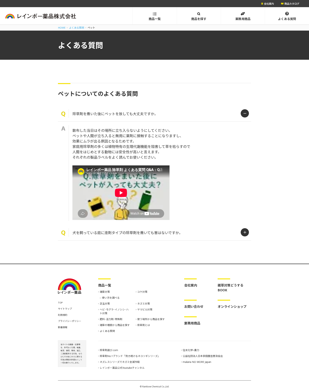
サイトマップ (65, 308)
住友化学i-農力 (191, 350)
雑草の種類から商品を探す (115, 325)
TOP (60, 302)
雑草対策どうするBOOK (230, 287)
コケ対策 (142, 291)
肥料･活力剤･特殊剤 (111, 319)
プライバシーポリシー (69, 321)
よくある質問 (107, 331)
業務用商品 (192, 323)
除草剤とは (143, 325)
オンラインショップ (232, 306)
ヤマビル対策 (144, 309)
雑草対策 (105, 291)
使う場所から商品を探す (151, 319)
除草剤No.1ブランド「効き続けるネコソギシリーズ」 (130, 356)
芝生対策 (105, 303)
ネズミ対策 (143, 303)
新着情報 (62, 327)
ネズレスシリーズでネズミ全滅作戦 (120, 362)
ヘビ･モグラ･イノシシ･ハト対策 (114, 311)
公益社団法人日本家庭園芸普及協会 (203, 356)
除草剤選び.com (109, 350)
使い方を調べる (111, 297)
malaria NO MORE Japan (197, 362)
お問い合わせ (193, 306)
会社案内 (190, 285)
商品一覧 (104, 285)
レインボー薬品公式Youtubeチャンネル (122, 367)
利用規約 (62, 315)
